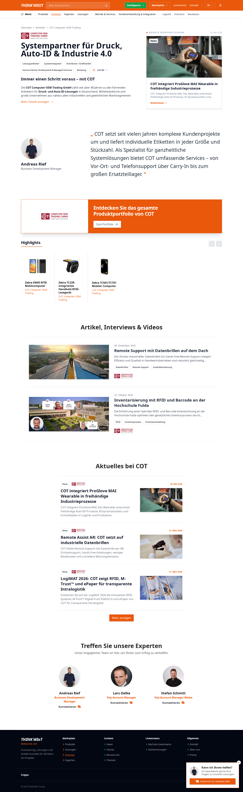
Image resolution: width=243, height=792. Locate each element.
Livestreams (180, 5)
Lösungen (83, 14)
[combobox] (78, 5)
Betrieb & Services (105, 14)
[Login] (220, 5)
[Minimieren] (239, 763)
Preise (193, 754)
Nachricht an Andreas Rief (215, 781)
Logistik (166, 14)
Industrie (179, 14)
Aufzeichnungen (157, 749)
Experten (69, 14)
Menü (28, 14)
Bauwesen (193, 14)
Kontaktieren (67, 707)
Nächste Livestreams (159, 744)
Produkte (43, 14)
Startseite (26, 27)
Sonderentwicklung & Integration (137, 14)
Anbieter (56, 14)
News (110, 744)
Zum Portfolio (105, 224)
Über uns (195, 749)
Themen (111, 760)
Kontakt (194, 5)
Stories (110, 749)
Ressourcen (113, 754)
